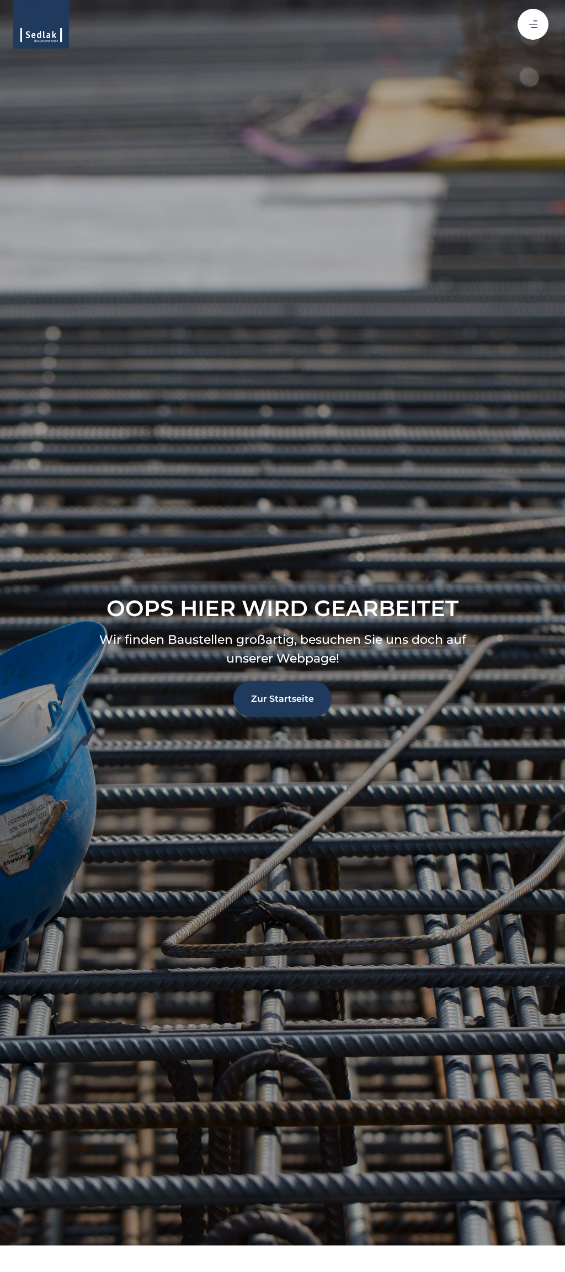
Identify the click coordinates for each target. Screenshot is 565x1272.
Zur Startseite (282, 698)
